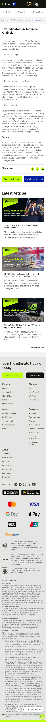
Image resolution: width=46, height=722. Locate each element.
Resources (33, 409)
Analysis (32, 421)
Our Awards (6, 461)
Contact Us (6, 469)
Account (6, 409)
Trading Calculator (36, 432)
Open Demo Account (34, 179)
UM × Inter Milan (8, 458)
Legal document (8, 473)
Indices (5, 400)
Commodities (7, 392)
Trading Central (34, 425)
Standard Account (9, 413)
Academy (32, 413)
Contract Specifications (34, 437)
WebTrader (33, 396)
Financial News (34, 417)
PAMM (4, 429)
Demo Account (8, 425)
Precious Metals (8, 404)
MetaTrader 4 (34, 392)
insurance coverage (23, 556)
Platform (33, 384)
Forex (4, 388)
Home (7, 20)
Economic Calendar (36, 429)
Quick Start (35, 375)
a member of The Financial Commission (24, 542)
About (5, 450)
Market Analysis (20, 20)
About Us (5, 454)
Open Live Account (12, 179)
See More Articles (37, 347)
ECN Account (7, 417)
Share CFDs (6, 396)
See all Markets (12, 375)
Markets (6, 384)
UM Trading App (35, 400)
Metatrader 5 (34, 388)
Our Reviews (7, 465)
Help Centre (7, 477)
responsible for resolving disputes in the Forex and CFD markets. (26, 547)
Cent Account (7, 421)
